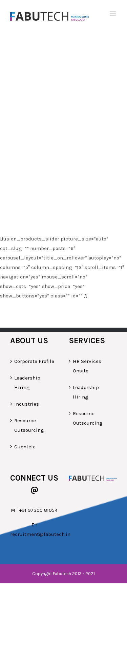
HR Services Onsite (87, 366)
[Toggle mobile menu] (113, 13)
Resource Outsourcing (29, 425)
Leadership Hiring (27, 382)
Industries (26, 404)
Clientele (25, 447)
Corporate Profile (34, 361)
